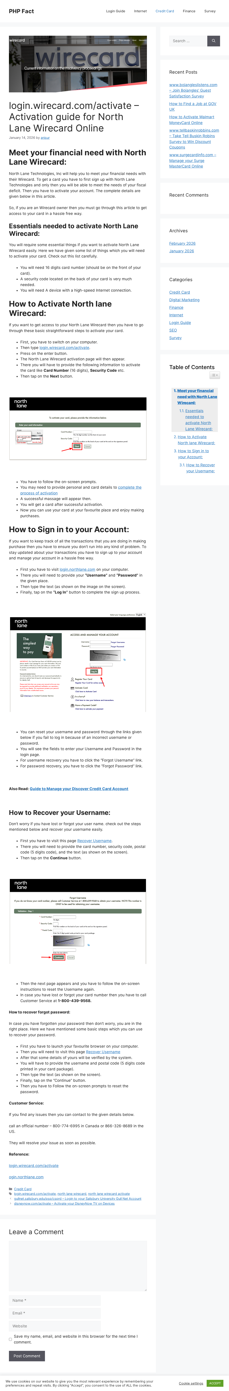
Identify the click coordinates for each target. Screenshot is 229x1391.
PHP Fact (21, 11)
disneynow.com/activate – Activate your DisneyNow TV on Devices (64, 1203)
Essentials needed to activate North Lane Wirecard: (199, 420)
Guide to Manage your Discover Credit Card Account (79, 789)
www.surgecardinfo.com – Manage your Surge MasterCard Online (192, 160)
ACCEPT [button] (215, 1383)
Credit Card (165, 11)
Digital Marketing (184, 300)
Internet (140, 11)
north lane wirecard (71, 1194)
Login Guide (115, 11)
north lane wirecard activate (109, 1194)
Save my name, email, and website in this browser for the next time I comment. (76, 1339)
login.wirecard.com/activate (64, 347)
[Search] (213, 41)
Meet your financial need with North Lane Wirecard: (197, 396)
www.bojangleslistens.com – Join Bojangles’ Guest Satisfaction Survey (193, 90)
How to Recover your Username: (200, 468)
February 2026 (182, 243)
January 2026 (181, 251)
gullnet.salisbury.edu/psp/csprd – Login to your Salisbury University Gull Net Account (77, 1198)
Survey (210, 11)
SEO (173, 330)
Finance (189, 11)
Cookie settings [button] (191, 1383)
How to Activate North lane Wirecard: (196, 440)
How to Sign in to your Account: (193, 454)
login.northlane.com (77, 569)
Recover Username (94, 841)
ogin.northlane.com (26, 1177)
